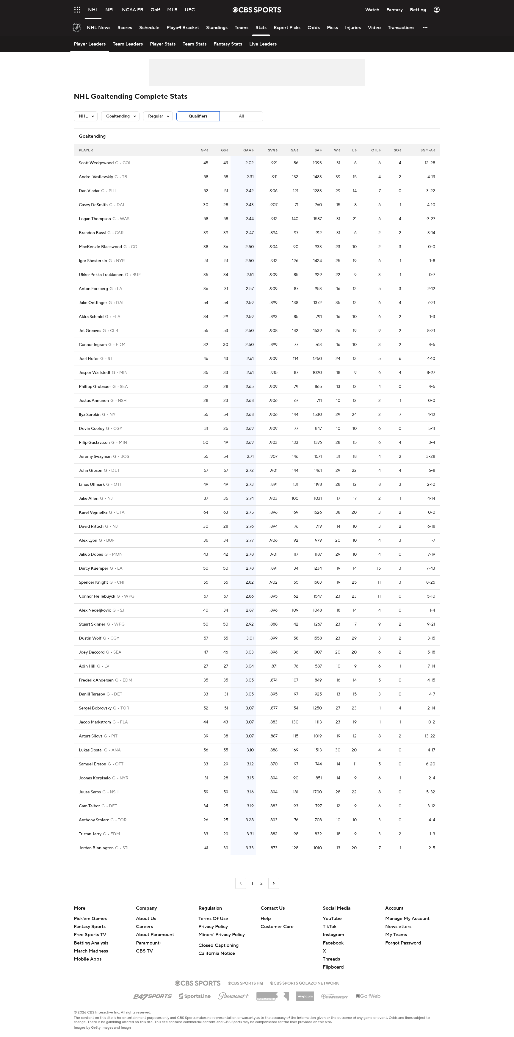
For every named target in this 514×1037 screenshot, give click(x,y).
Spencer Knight (93, 582)
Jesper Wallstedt (94, 372)
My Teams (396, 935)
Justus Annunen (94, 400)
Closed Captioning (218, 945)
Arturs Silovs (90, 736)
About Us (146, 919)
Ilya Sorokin (90, 414)
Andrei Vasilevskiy (96, 177)
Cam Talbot (89, 806)
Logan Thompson (95, 219)
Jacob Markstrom (95, 722)
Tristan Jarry (90, 834)
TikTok (329, 927)
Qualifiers (198, 116)
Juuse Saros (90, 792)
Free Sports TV (90, 935)
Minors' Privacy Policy (221, 935)
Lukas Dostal (91, 750)
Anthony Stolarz (94, 820)
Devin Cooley (91, 428)
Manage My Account (407, 919)
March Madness (91, 951)
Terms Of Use (213, 919)
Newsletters (398, 927)
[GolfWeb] (368, 996)
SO (396, 150)
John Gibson (90, 470)
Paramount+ (149, 943)
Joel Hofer (89, 358)
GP (203, 150)
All (241, 116)
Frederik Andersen (96, 680)
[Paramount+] (233, 995)
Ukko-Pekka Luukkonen (101, 275)
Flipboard (333, 967)
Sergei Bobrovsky (95, 708)
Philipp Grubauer (95, 386)
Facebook (333, 943)
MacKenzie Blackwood (100, 247)
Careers (144, 927)
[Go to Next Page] (273, 883)
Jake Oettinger (93, 303)
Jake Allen (88, 498)
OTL (374, 150)
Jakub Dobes (91, 554)
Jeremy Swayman (95, 456)
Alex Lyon (88, 540)
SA (317, 150)
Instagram (333, 935)
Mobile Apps (87, 959)
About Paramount (155, 935)
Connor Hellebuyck (97, 596)
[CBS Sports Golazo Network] (304, 983)
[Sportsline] (195, 995)
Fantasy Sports (90, 927)
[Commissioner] (272, 994)
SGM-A (427, 150)
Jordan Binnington (96, 848)
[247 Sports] (152, 995)
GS (223, 150)
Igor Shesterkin (93, 261)
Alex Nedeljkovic (95, 610)
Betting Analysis (91, 943)
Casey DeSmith (93, 205)
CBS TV (144, 951)
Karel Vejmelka (93, 512)
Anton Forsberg (93, 289)
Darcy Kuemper (93, 568)
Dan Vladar (89, 191)
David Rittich (91, 526)
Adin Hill (87, 666)
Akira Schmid (91, 316)
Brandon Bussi (92, 233)
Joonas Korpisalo (95, 778)
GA (293, 150)
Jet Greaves (90, 330)
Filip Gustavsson (94, 442)
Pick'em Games (90, 919)
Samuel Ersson (92, 764)
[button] (77, 9)
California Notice (216, 953)
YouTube (332, 919)
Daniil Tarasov (92, 694)
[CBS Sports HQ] (245, 983)
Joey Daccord (91, 652)
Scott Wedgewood (96, 163)
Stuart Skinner (92, 624)
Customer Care (277, 927)
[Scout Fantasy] (335, 996)
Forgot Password (403, 943)
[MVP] (305, 994)
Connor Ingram (93, 344)
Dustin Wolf (90, 638)
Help (266, 919)
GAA (247, 150)
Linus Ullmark (92, 484)
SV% (271, 150)
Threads (331, 959)
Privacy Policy (213, 927)
